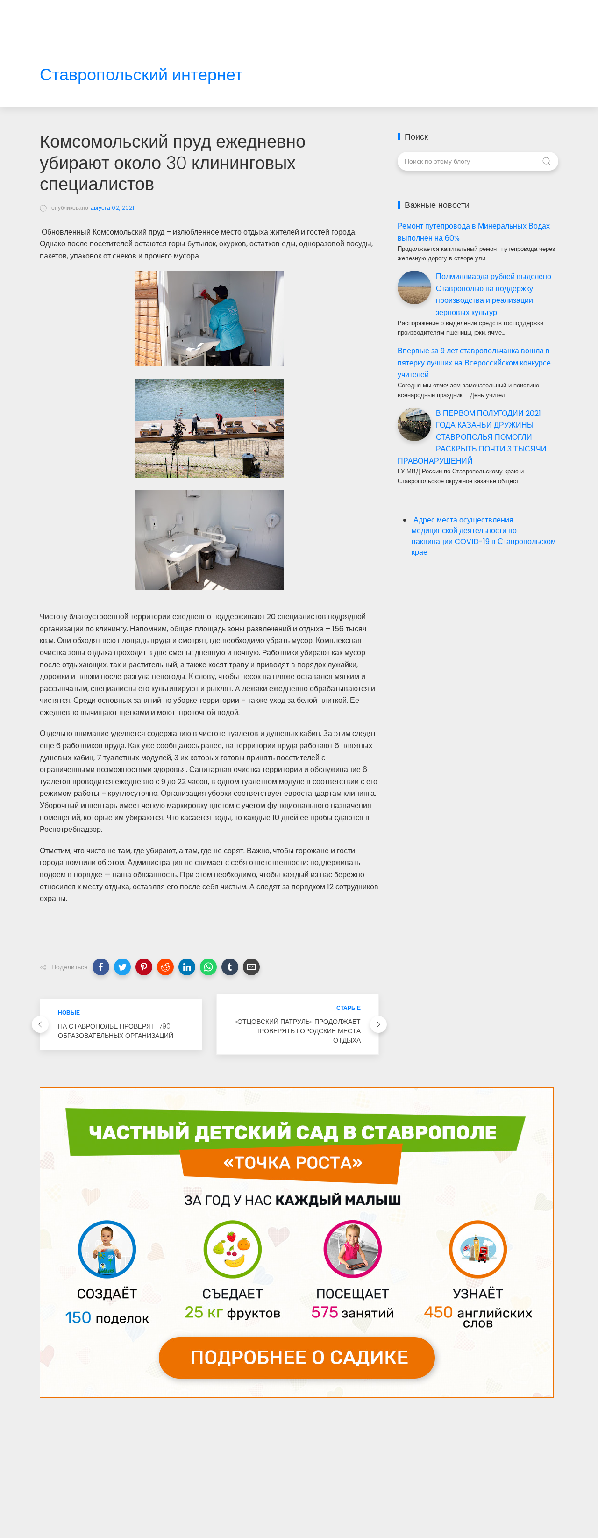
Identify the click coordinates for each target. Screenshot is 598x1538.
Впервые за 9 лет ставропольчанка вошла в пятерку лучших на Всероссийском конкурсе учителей (474, 362)
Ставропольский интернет (141, 75)
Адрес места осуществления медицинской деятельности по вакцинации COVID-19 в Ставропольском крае (484, 536)
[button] (101, 967)
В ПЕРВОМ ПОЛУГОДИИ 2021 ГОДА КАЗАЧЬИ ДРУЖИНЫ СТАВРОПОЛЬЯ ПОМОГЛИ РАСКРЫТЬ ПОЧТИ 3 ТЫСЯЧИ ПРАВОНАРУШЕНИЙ (472, 437)
